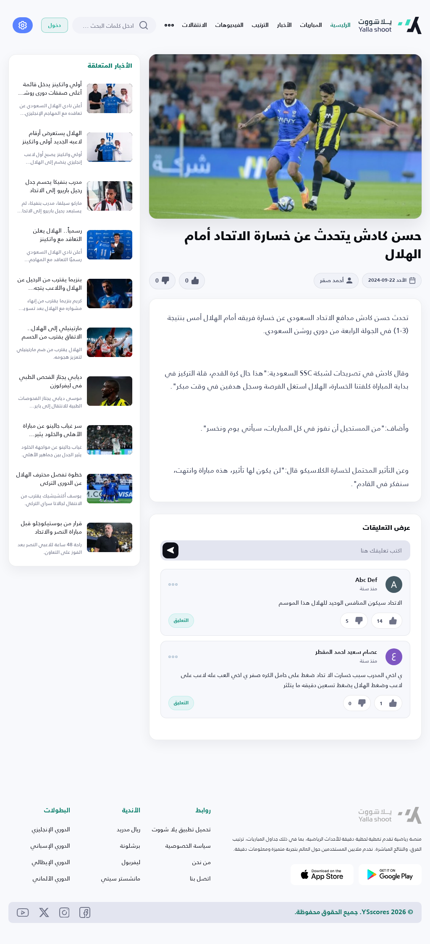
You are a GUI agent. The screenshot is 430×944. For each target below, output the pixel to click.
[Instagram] (64, 912)
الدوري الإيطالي (51, 861)
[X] (44, 912)
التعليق (181, 620)
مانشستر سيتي (120, 878)
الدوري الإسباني (50, 845)
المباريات (311, 25)
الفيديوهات (229, 25)
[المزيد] (169, 25)
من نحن (201, 861)
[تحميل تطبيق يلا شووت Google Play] (390, 874)
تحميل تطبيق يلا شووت (181, 829)
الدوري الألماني (51, 878)
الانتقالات (194, 25)
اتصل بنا (200, 878)
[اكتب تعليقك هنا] (170, 550)
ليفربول (131, 861)
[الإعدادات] (23, 25)
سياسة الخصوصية (188, 845)
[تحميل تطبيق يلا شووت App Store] (322, 874)
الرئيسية (340, 25)
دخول (54, 25)
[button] (192, 280)
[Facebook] (84, 912)
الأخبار (284, 25)
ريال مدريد (128, 829)
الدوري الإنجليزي (51, 829)
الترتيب (260, 25)
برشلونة (130, 845)
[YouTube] (23, 912)
